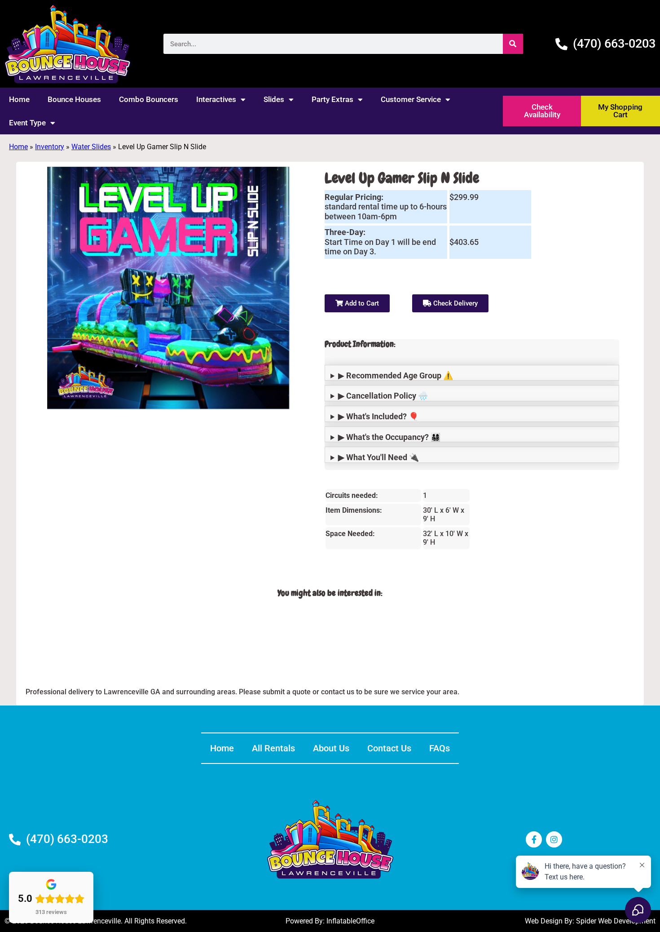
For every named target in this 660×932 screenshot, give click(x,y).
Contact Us (389, 748)
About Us (331, 748)
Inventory (49, 146)
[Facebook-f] (534, 839)
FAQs (439, 748)
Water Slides (91, 146)
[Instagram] (554, 839)
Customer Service (411, 99)
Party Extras (332, 99)
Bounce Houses (74, 99)
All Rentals (273, 748)
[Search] (513, 44)
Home (19, 99)
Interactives (216, 99)
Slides (274, 99)
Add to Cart (361, 303)
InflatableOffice (350, 921)
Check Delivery (454, 303)
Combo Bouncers (148, 99)
